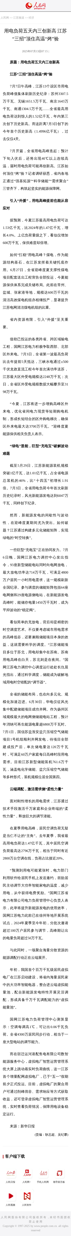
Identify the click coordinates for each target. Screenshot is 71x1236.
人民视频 (10, 1205)
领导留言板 (59, 1182)
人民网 (5, 17)
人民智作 (26, 1205)
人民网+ (26, 1182)
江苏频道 (18, 17)
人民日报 (10, 1182)
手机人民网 (43, 1182)
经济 (31, 17)
